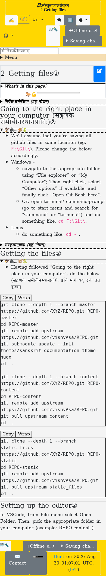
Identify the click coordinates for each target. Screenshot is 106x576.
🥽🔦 (53, 29)
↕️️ (70, 20)
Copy (8, 298)
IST (73, 570)
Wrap (24, 298)
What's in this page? (26, 87)
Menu (11, 57)
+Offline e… (81, 31)
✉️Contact (17, 559)
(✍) (23, 19)
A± (36, 20)
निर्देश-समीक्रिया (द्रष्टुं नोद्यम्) (26, 102)
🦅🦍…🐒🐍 (15, 130)
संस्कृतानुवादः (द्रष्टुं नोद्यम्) (24, 245)
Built (59, 556)
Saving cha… (83, 41)
